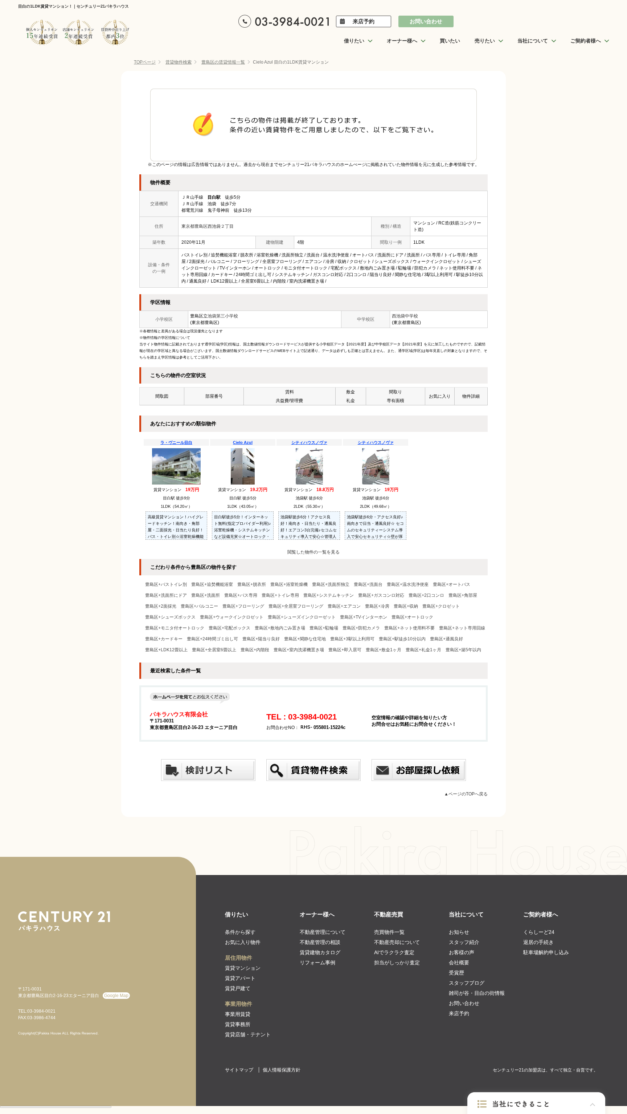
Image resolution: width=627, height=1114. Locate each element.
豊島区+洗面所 (205, 595)
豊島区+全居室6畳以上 (214, 649)
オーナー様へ (317, 914)
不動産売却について (397, 942)
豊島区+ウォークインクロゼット (231, 617)
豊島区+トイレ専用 (280, 595)
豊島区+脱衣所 (251, 584)
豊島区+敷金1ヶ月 (383, 649)
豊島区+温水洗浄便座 (408, 584)
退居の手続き (538, 942)
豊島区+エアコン (344, 606)
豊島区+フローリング (243, 606)
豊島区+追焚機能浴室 (212, 584)
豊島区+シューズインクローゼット (302, 617)
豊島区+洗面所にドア (166, 595)
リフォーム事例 (317, 962)
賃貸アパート (240, 978)
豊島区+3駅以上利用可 (352, 638)
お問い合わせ (426, 21)
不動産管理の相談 (320, 942)
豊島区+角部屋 (462, 595)
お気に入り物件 (243, 942)
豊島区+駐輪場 (324, 628)
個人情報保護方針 (281, 1070)
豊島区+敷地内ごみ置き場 (280, 628)
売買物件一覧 (389, 932)
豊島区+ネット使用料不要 (409, 628)
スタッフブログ (466, 983)
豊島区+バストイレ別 (166, 584)
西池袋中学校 (405, 316)
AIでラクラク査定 (394, 952)
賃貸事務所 (237, 1024)
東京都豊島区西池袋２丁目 (207, 226)
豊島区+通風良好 (446, 638)
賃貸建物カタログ (320, 952)
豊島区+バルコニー (199, 606)
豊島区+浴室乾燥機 (289, 584)
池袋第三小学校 (223, 316)
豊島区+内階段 (255, 649)
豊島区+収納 (406, 606)
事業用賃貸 (237, 1014)
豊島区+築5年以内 (463, 649)
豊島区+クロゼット (441, 606)
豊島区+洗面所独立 (330, 584)
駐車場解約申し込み (546, 952)
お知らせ (459, 932)
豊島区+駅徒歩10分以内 (402, 638)
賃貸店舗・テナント (248, 1034)
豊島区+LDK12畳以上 (166, 649)
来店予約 (363, 21)
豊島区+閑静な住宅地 (305, 638)
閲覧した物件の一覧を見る (313, 552)
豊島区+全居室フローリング (296, 606)
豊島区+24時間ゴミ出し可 (212, 638)
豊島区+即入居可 (344, 649)
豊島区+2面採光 (160, 606)
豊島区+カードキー (164, 638)
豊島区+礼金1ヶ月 (423, 649)
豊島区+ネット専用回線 (462, 628)
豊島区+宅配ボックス (229, 628)
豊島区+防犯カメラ (361, 628)
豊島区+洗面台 (368, 584)
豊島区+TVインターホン (363, 617)
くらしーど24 (538, 932)
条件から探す (240, 932)
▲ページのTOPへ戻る (466, 794)
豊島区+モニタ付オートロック (174, 628)
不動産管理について (322, 932)
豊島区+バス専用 (240, 595)
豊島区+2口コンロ (426, 595)
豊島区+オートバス (451, 584)
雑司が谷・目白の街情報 (477, 993)
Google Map (116, 995)
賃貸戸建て (237, 988)
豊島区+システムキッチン (328, 595)
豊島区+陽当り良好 (261, 638)
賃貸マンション (243, 968)
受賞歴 (456, 973)
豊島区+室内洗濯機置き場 (299, 649)
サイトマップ (239, 1070)
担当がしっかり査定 (397, 962)
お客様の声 (461, 952)
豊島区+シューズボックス (170, 617)
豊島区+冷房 (377, 606)
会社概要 (459, 962)
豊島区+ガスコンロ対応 (381, 595)
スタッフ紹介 (464, 942)
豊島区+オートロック (412, 617)
